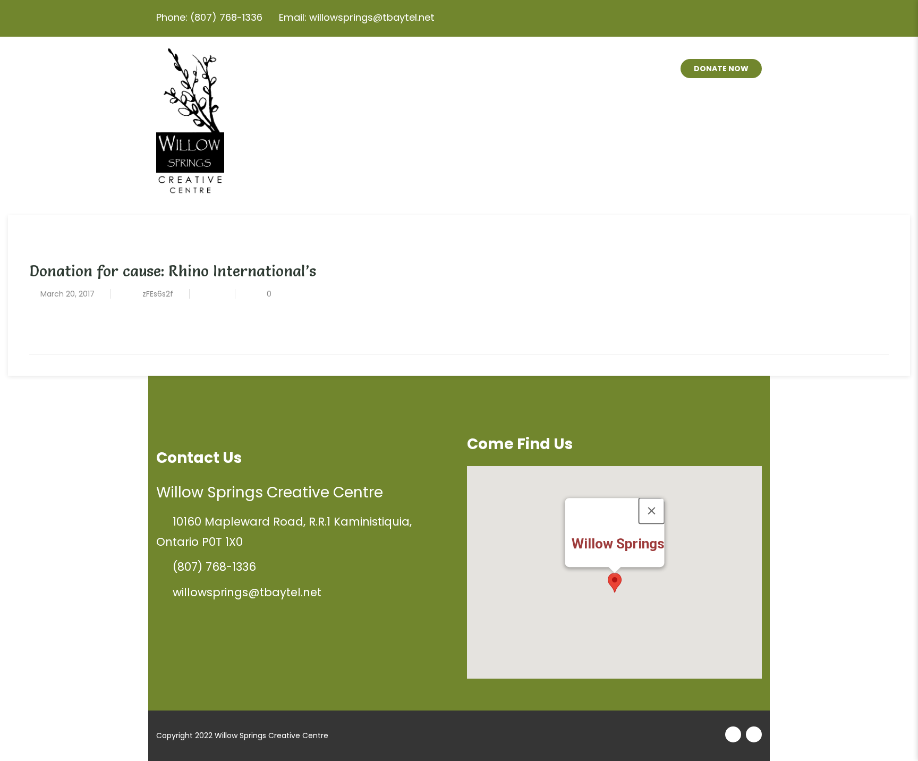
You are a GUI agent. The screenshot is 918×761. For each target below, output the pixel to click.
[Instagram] (729, 18)
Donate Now (721, 68)
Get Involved (563, 69)
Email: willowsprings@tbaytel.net (357, 17)
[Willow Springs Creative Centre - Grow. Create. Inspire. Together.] (190, 116)
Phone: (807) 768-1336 (209, 17)
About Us (359, 69)
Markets (636, 69)
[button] (615, 583)
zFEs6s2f (157, 294)
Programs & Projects (456, 69)
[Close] (651, 510)
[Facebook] (751, 18)
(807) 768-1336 (214, 566)
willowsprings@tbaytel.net (247, 592)
